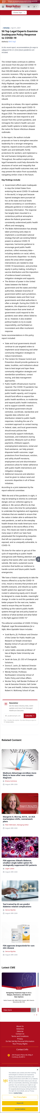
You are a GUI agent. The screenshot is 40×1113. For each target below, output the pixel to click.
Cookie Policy (18, 1093)
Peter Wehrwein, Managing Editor (17, 825)
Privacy (20, 1039)
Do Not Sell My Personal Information (20, 1041)
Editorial (20, 1031)
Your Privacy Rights (20, 1044)
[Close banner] (37, 2)
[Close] (37, 1069)
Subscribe (28, 716)
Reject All (20, 1103)
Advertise (20, 1029)
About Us (20, 1026)
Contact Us (20, 1034)
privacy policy (10, 722)
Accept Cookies (20, 1109)
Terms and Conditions (20, 1036)
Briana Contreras (11, 781)
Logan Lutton (9, 869)
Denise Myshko (10, 910)
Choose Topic (17, 13)
